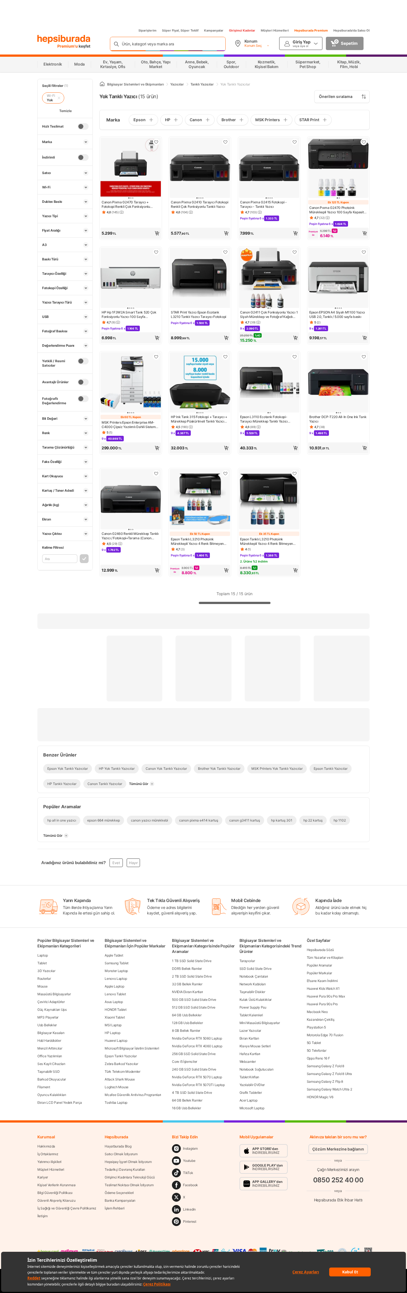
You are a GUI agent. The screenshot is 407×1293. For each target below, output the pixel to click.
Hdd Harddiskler (49, 1040)
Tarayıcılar (247, 961)
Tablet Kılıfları (249, 1077)
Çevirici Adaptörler (51, 1002)
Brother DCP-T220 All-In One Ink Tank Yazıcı (337, 419)
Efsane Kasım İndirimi (322, 981)
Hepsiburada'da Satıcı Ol (351, 30)
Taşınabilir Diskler (252, 992)
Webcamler (247, 1061)
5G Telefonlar (316, 1050)
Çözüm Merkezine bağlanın (338, 1149)
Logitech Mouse (116, 1087)
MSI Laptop (113, 1025)
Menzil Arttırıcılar (49, 1048)
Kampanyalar (213, 30)
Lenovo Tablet (115, 994)
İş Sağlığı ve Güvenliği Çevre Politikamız (66, 1208)
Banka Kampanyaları (120, 1200)
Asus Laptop (114, 1002)
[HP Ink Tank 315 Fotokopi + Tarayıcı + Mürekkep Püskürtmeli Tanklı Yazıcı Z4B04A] (200, 383)
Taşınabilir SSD (48, 1071)
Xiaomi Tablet (115, 1017)
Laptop (42, 955)
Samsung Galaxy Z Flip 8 (325, 1081)
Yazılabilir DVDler (252, 1085)
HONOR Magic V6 (320, 1097)
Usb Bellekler (47, 1025)
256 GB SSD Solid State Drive (194, 1054)
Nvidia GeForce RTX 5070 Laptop (197, 1077)
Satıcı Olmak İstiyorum (121, 1154)
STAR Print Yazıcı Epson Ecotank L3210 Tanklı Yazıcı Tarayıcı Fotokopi (198, 314)
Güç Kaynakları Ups (52, 1009)
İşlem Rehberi (114, 1208)
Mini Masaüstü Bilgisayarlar (259, 1023)
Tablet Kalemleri (251, 1015)
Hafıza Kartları (250, 1054)
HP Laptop (112, 1033)
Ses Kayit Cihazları (51, 1064)
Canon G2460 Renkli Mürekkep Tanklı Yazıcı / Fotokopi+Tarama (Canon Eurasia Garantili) (130, 536)
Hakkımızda (46, 1146)
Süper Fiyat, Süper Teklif (180, 30)
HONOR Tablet (115, 1009)
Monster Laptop (116, 971)
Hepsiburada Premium (311, 30)
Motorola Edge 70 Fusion (325, 1035)
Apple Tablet (114, 955)
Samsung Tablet (116, 963)
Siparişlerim (147, 30)
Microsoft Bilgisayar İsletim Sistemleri (132, 1048)
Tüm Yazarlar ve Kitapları (325, 957)
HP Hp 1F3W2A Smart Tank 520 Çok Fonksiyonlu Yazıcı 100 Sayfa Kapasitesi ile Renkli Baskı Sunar (129, 314)
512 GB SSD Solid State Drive (193, 1007)
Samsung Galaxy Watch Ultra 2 (329, 1089)
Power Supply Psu (252, 1007)
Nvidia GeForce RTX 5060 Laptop (197, 1038)
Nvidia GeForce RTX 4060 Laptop (197, 1046)
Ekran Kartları (249, 1038)
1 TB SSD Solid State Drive (191, 961)
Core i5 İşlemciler (184, 1061)
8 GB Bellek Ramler (186, 1030)
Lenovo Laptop (116, 978)
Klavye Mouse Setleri (255, 1046)
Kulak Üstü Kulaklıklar (255, 999)
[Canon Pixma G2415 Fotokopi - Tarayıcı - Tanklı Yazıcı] (269, 168)
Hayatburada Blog (118, 1146)
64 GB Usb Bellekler (186, 1015)
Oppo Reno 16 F (318, 1058)
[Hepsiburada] (63, 39)
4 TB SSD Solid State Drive (192, 1092)
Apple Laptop (114, 986)
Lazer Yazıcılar (250, 1030)
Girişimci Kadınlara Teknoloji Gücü (130, 1177)
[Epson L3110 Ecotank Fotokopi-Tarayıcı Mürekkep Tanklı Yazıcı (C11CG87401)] (269, 383)
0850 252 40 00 (338, 1180)
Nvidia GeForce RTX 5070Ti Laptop (198, 1085)
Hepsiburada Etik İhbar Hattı (338, 1200)
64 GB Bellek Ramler (187, 1100)
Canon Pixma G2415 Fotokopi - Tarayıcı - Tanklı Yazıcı (263, 204)
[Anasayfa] (102, 84)
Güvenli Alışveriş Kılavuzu (56, 1200)
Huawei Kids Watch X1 (323, 988)
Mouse (42, 986)
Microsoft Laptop (251, 1108)
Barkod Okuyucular (51, 1079)
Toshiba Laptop (116, 1102)
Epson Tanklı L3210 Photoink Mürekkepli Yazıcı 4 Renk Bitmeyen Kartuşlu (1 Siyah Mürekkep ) (266, 541)
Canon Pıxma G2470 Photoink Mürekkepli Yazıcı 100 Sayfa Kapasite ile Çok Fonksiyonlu (337, 210)
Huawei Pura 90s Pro (322, 1004)
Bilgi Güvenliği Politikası (54, 1193)
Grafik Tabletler (250, 1092)
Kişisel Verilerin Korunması (56, 1185)
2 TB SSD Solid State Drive (192, 976)
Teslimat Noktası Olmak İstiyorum (129, 1185)
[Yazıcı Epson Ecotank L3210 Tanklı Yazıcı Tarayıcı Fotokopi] (200, 278)
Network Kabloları (252, 984)
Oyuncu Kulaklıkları (51, 1095)
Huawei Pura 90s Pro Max (326, 996)
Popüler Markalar (319, 973)
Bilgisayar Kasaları (50, 1033)
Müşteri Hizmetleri (275, 30)
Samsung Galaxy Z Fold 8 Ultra (329, 1074)
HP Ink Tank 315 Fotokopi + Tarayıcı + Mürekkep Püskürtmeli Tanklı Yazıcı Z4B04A (199, 419)
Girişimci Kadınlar (242, 30)
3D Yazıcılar (46, 971)
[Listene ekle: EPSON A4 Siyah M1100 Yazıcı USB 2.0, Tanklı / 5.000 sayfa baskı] (363, 252)
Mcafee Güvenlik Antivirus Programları (133, 1095)
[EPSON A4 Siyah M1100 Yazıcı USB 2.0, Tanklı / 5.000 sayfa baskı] (338, 278)
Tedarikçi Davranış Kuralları (125, 1169)
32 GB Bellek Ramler (187, 984)
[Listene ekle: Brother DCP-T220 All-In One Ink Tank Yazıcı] (363, 356)
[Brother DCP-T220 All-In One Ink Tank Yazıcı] (338, 383)
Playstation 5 (316, 1027)
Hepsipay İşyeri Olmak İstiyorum (128, 1162)
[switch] (83, 126)
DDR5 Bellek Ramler (187, 968)
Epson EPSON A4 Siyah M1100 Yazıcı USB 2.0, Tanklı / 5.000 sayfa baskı (337, 314)
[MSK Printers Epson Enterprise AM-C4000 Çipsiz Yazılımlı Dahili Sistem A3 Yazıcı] (131, 383)
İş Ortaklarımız (47, 1154)
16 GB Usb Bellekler (186, 1108)
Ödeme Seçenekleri (119, 1193)
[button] (131, 233)
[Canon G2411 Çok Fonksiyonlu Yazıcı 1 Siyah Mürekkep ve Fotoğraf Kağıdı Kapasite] (269, 278)
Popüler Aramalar (319, 965)
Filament (43, 1087)
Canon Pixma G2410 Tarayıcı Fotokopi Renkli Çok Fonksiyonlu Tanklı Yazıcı (199, 204)
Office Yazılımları (49, 1056)
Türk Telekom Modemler (122, 1071)
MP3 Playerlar (47, 1017)
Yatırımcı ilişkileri (49, 1162)
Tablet (42, 963)
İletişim (42, 1216)
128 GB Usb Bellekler (187, 1023)
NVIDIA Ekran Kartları (187, 992)
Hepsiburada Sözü (320, 950)
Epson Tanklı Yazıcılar (120, 1056)
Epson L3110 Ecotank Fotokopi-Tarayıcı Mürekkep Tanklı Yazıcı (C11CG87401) (264, 419)
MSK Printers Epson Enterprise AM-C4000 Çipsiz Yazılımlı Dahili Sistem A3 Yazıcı (129, 424)
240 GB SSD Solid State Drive (194, 1069)
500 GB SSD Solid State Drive (194, 999)
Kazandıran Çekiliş (320, 1019)
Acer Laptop (248, 1100)
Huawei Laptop (116, 1040)
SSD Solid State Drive (255, 968)
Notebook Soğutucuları (256, 1069)
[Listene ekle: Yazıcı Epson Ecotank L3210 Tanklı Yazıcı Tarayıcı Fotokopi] (225, 252)
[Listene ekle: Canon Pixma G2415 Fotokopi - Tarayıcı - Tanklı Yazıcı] (294, 142)
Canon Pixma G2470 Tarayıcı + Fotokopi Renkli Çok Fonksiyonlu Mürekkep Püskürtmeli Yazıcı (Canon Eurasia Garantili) (129, 204)
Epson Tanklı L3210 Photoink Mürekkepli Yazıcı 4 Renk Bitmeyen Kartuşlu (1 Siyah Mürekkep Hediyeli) (198, 541)
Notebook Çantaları (253, 976)
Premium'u (68, 46)
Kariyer (42, 1177)
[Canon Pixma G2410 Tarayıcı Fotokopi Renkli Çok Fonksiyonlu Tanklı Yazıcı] (200, 168)
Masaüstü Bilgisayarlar (54, 994)
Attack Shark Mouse (120, 1079)
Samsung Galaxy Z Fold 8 (325, 1066)
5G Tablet (314, 1043)
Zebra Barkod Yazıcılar (121, 1064)
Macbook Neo (317, 1012)
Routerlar (44, 978)
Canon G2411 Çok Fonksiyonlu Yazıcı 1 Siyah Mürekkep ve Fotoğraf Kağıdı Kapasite (269, 314)
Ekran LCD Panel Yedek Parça (59, 1102)
